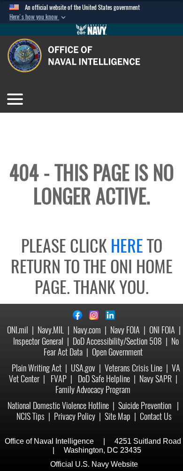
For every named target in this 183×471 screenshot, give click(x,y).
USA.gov (83, 368)
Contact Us (156, 416)
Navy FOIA (125, 330)
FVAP (59, 379)
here (127, 245)
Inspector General (38, 341)
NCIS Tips (30, 416)
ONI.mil (17, 330)
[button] (38, 17)
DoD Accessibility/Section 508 (117, 341)
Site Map (117, 416)
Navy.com (87, 330)
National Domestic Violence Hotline (58, 405)
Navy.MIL (51, 330)
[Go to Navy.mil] (91, 29)
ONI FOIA (162, 330)
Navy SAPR (155, 379)
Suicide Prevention (145, 405)
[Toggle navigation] (15, 99)
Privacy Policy (74, 416)
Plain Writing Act (36, 368)
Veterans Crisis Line (133, 368)
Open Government (117, 352)
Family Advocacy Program (92, 389)
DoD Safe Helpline (104, 379)
